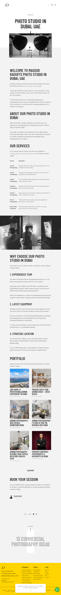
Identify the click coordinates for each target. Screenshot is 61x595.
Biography (30, 15)
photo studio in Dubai (31, 86)
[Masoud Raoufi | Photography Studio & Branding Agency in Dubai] (7, 5)
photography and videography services (23, 153)
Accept (30, 590)
